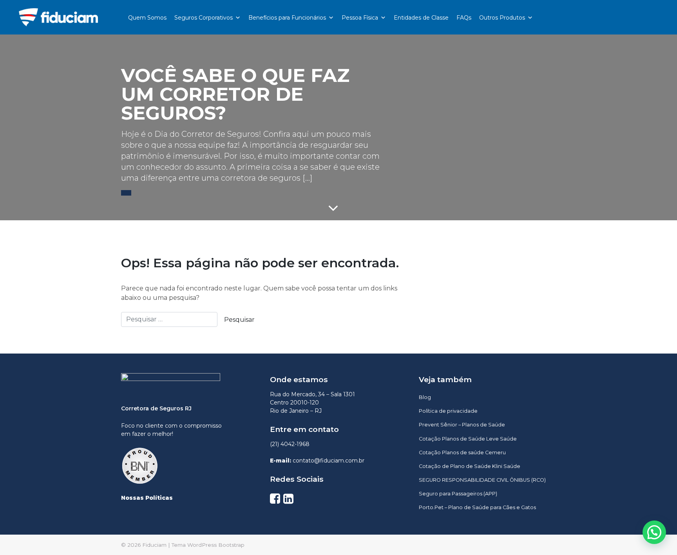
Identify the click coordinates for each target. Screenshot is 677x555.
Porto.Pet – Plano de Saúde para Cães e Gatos (477, 507)
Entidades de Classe (421, 17)
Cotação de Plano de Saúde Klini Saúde (469, 466)
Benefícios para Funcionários (287, 17)
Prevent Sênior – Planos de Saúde (462, 425)
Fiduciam (154, 545)
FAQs (463, 17)
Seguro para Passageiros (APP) (458, 494)
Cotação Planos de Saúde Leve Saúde (468, 439)
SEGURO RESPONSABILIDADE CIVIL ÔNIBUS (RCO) (482, 480)
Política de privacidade (448, 411)
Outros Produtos (502, 17)
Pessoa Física (360, 17)
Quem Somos (147, 17)
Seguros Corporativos (203, 17)
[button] (126, 193)
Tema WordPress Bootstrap (208, 545)
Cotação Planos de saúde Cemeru (462, 452)
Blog (425, 397)
